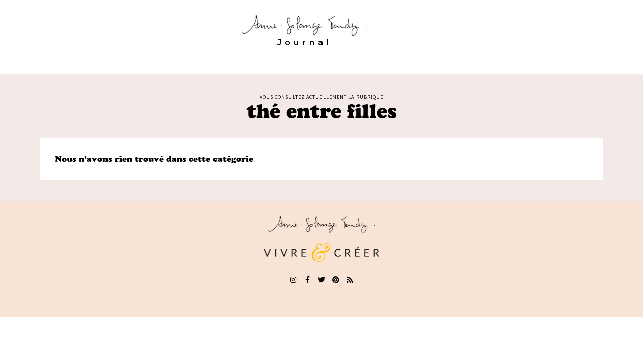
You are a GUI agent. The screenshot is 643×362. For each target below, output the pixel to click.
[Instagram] (293, 280)
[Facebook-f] (307, 280)
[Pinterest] (336, 280)
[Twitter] (321, 280)
